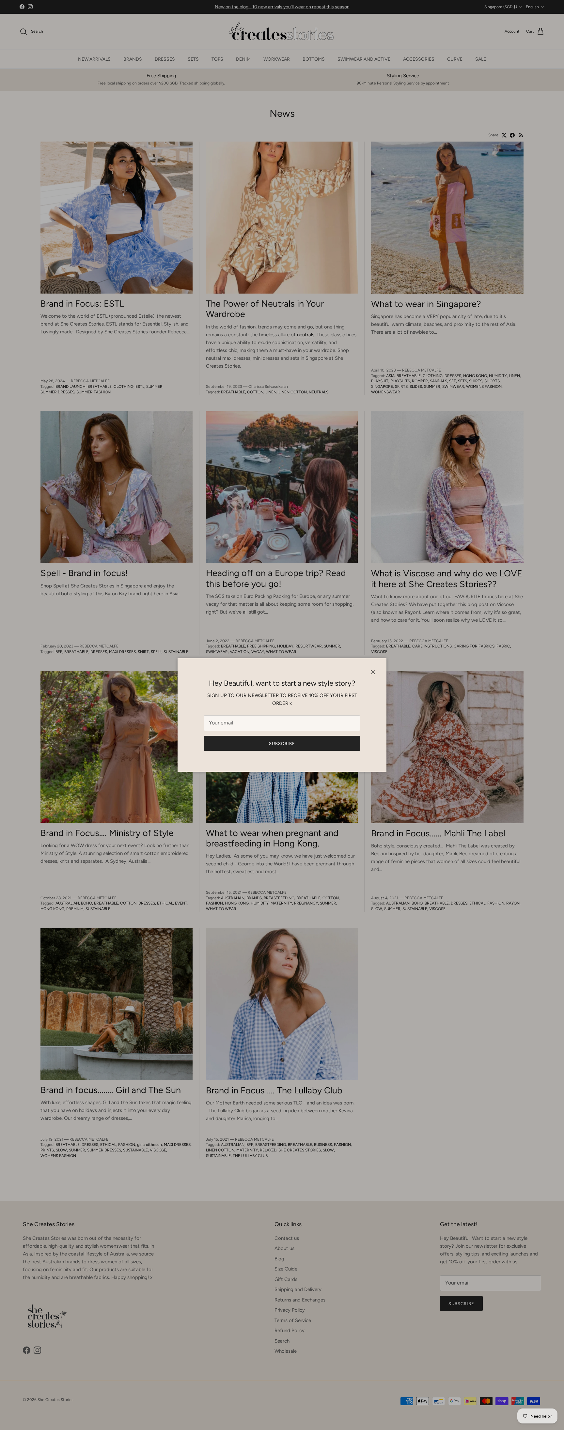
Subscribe (282, 743)
